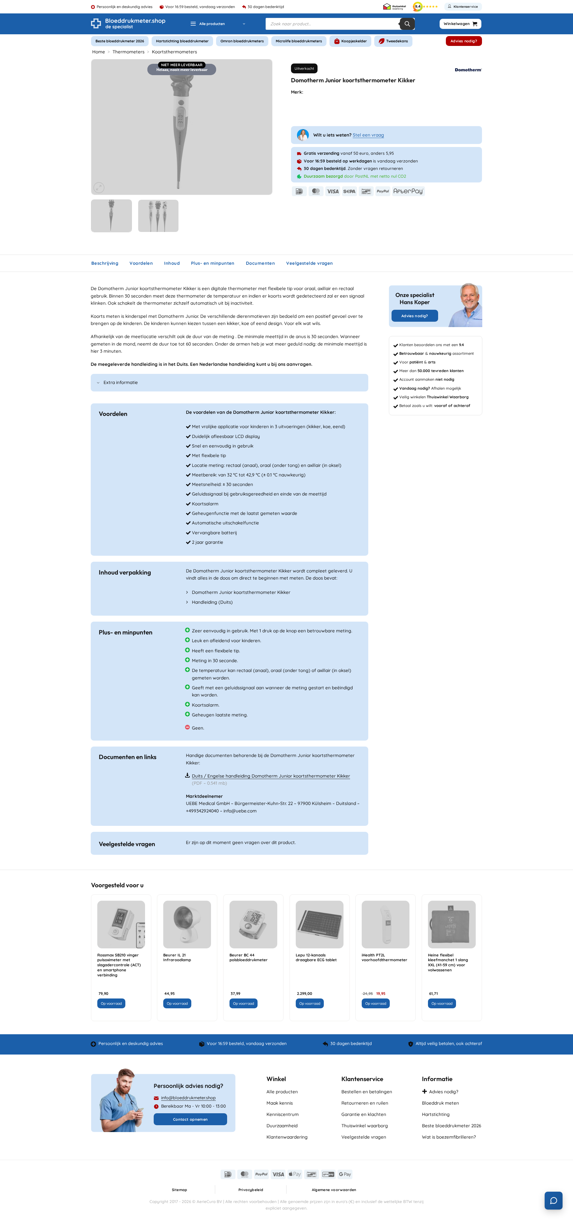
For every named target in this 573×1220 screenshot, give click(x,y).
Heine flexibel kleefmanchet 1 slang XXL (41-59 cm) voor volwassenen (448, 962)
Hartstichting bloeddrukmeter (182, 41)
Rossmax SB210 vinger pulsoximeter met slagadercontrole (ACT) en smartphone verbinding (119, 965)
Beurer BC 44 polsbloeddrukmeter (248, 957)
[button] (218, 24)
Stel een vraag (368, 135)
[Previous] (102, 127)
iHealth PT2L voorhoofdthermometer (384, 957)
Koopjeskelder (354, 41)
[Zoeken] (407, 24)
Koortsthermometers (174, 52)
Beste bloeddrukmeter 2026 (120, 41)
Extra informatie (121, 382)
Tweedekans (397, 41)
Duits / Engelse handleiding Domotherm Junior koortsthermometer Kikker (271, 776)
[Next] (261, 127)
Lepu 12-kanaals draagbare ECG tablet (316, 957)
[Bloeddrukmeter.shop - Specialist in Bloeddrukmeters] (128, 23)
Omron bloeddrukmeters (242, 41)
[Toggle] (98, 383)
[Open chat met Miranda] (554, 1201)
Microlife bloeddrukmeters (299, 41)
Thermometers (128, 52)
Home (98, 52)
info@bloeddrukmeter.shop (188, 1097)
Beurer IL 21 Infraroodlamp (177, 957)
